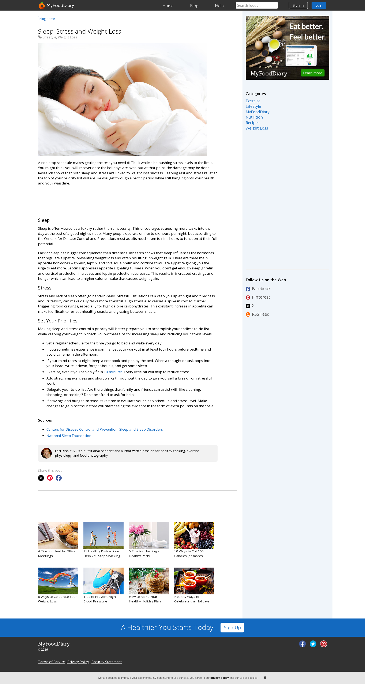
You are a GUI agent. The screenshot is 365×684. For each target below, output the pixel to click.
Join (319, 5)
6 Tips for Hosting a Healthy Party (144, 553)
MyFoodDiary (258, 111)
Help (219, 5)
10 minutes (113, 371)
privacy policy (219, 677)
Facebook (261, 288)
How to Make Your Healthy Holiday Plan (145, 598)
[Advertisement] (115, 200)
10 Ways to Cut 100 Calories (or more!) (189, 553)
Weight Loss (67, 37)
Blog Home (47, 19)
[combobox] (257, 5)
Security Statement (106, 661)
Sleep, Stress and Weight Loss (79, 31)
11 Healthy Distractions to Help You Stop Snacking (103, 553)
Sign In (298, 5)
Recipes (253, 122)
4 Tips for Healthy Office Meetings (56, 553)
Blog (194, 5)
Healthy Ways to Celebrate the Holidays (192, 598)
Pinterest (261, 297)
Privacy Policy (78, 661)
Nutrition (254, 117)
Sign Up (232, 627)
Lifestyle (49, 37)
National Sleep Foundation (68, 435)
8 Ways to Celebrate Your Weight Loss (57, 598)
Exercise (253, 100)
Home (167, 5)
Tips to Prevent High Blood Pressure (99, 598)
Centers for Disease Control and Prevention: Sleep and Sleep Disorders (104, 429)
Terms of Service (51, 661)
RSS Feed (261, 314)
